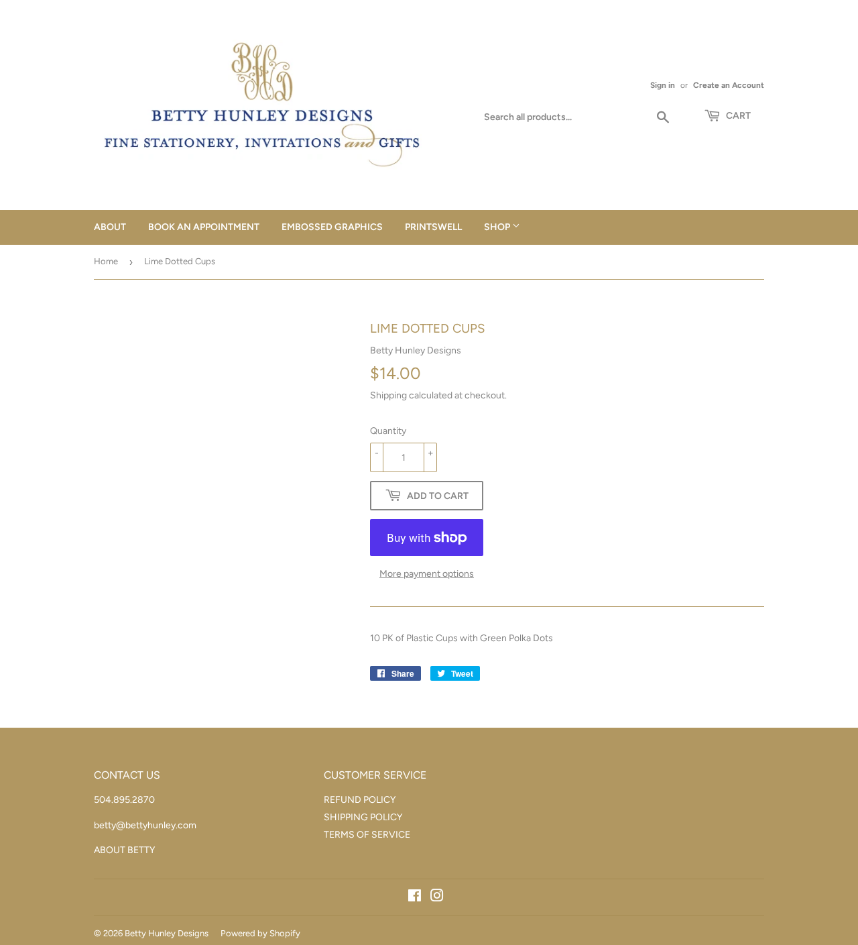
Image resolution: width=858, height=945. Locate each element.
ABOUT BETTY (124, 850)
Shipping (388, 395)
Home (106, 261)
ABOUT (110, 227)
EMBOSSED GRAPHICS (332, 227)
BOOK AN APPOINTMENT (203, 227)
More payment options (426, 573)
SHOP (498, 227)
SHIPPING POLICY (363, 817)
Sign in (662, 85)
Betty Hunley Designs (166, 933)
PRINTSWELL (433, 227)
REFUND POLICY (359, 799)
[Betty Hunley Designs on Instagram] (437, 897)
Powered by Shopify (260, 933)
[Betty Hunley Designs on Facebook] (415, 897)
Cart (737, 115)
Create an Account (728, 85)
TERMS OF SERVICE (367, 834)
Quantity (388, 431)
